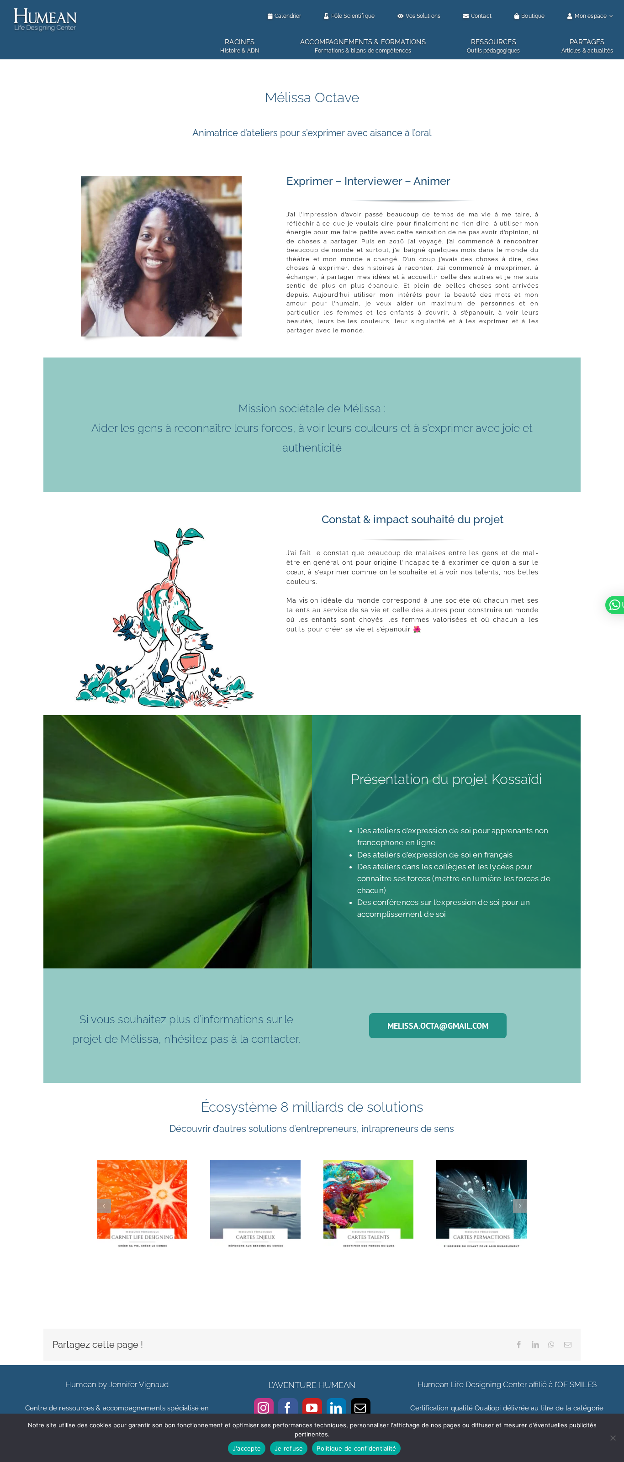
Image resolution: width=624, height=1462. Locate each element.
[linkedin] (336, 1408)
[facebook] (288, 1408)
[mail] (360, 1408)
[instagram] (264, 1408)
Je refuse (289, 1448)
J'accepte (247, 1448)
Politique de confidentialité (356, 1448)
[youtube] (312, 1408)
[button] (104, 1206)
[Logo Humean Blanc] (45, 8)
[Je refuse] (612, 1437)
